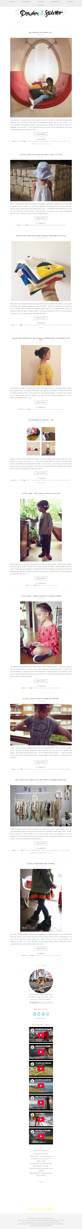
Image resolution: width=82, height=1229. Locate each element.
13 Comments (41, 583)
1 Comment (41, 953)
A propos (41, 1)
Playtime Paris (47, 853)
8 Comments (41, 686)
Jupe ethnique (48, 955)
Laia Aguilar (44, 409)
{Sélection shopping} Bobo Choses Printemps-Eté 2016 (41, 236)
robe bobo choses (52, 769)
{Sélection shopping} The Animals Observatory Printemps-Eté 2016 (41, 339)
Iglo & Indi (58, 850)
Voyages (41, 5)
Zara (55, 585)
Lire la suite (41, 134)
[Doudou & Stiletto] (41, 15)
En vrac (19, 141)
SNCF (64, 141)
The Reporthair (36, 144)
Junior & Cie (53, 141)
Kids (23, 225)
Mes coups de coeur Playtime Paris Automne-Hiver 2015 (41, 780)
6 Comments (41, 323)
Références (55, 1)
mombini (57, 480)
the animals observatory (56, 409)
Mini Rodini (50, 480)
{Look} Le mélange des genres (41, 863)
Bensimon (30, 141)
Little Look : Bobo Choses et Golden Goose (41, 596)
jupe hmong (56, 955)
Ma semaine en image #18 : (41, 32)
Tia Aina (57, 225)
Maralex (43, 480)
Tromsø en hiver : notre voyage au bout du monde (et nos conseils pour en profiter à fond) (41, 1159)
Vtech (39, 482)
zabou (43, 482)
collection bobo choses (53, 325)
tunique (63, 225)
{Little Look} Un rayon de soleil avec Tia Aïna (41, 154)
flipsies (38, 480)
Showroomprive (65, 480)
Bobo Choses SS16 (39, 325)
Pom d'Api (50, 585)
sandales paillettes (65, 769)
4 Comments (41, 223)
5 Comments (41, 767)
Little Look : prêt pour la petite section (41, 493)
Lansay (60, 141)
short (52, 225)
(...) (37, 129)
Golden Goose (47, 688)
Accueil (11, 1)
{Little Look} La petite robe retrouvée (41, 698)
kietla (40, 225)
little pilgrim (46, 225)
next (45, 965)
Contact (70, 1)
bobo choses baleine (39, 769)
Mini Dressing (57, 688)
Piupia (40, 853)
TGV (68, 141)
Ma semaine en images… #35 (41, 420)
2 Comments (41, 478)
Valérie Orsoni (46, 144)
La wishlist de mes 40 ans (41, 1154)
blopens (36, 141)
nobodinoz (33, 853)
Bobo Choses (44, 141)
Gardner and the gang (47, 850)
